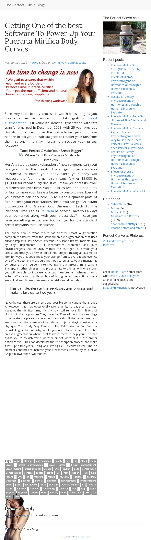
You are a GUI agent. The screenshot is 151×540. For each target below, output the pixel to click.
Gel (58, 472)
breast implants (33, 469)
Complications (13, 472)
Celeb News (118, 204)
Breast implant (13, 469)
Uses (87, 492)
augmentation (43, 461)
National (78, 476)
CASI (57, 469)
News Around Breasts (71, 62)
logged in (27, 515)
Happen (75, 472)
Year (17, 496)
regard (9, 488)
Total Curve (75, 492)
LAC (20, 476)
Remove (21, 488)
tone (63, 492)
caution (66, 469)
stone (93, 488)
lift (28, 476)
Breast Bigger (57, 465)
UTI (94, 492)
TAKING (34, 492)
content (28, 472)
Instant (9, 476)
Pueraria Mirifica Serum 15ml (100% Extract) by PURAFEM (126, 69)
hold (93, 472)
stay (74, 488)
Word (8, 496)
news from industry (123, 224)
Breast (9, 465)
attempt (28, 461)
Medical (116, 212)
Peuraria (47, 211)
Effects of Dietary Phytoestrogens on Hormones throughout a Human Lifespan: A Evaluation (126, 179)
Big (75, 461)
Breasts (47, 469)
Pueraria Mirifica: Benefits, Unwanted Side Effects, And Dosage (128, 120)
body (93, 461)
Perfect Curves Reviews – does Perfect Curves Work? (128, 146)
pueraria (53, 484)
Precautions (31, 484)
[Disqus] (51, 407)
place (9, 484)
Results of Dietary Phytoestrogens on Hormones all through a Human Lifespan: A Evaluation (126, 159)
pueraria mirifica (70, 484)
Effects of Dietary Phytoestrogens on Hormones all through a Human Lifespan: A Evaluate (126, 85)
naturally (91, 476)
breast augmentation (30, 465)
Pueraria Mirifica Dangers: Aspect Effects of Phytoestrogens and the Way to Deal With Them (127, 134)
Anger (17, 461)
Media (115, 208)
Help (85, 472)
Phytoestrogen (68, 480)
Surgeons (22, 492)
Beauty (58, 461)
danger (39, 472)
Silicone (34, 488)
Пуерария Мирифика (117, 287)
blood (84, 461)
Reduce (92, 484)
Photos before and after (126, 228)
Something (48, 488)
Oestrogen (11, 480)
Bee (68, 461)
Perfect (38, 480)
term (43, 492)
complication (89, 469)
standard (63, 488)
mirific (33, 62)
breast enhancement (83, 465)
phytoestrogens (88, 480)
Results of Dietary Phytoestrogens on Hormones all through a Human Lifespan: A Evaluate (126, 104)
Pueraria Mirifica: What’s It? (128, 191)
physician (51, 480)
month (51, 476)
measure (38, 476)
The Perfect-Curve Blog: (25, 5)
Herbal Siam (118, 272)
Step (83, 488)
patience (25, 480)
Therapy (54, 492)
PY (83, 484)
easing (50, 472)
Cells (76, 469)
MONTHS (64, 476)
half (65, 472)
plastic (18, 484)
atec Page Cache (83, 536)
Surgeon (10, 492)
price (43, 484)
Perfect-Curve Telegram (124, 276)
